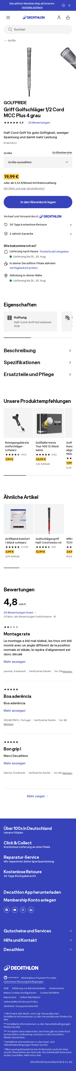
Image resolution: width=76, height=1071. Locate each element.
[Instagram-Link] (23, 910)
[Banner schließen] (69, 5)
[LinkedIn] (31, 910)
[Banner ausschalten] (63, 5)
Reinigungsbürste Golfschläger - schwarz (17, 446)
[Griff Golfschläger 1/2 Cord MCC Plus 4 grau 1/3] (29, 71)
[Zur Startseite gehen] (34, 17)
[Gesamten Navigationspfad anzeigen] (5, 40)
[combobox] (38, 162)
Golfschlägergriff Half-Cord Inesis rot (49, 540)
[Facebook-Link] (7, 910)
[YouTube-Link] (15, 910)
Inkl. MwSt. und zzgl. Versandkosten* (24, 188)
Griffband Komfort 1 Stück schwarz (17, 540)
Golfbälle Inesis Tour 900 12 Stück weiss (48, 446)
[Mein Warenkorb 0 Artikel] (67, 17)
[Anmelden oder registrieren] (59, 17)
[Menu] (8, 17)
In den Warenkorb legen (38, 202)
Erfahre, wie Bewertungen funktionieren (28, 616)
